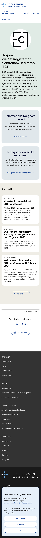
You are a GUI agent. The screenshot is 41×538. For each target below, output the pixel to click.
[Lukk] (35, 491)
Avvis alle (20, 524)
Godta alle (20, 518)
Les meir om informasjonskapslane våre (18, 503)
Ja (17, 324)
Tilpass (20, 530)
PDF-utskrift (23, 332)
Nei (26, 324)
